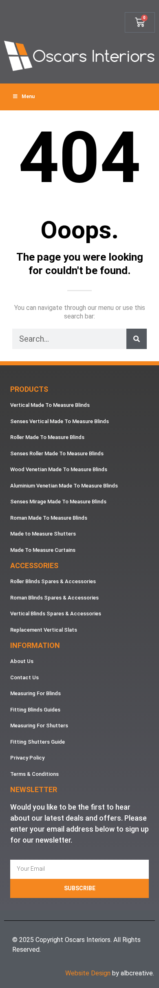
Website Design (87, 973)
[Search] (136, 339)
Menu (28, 96)
